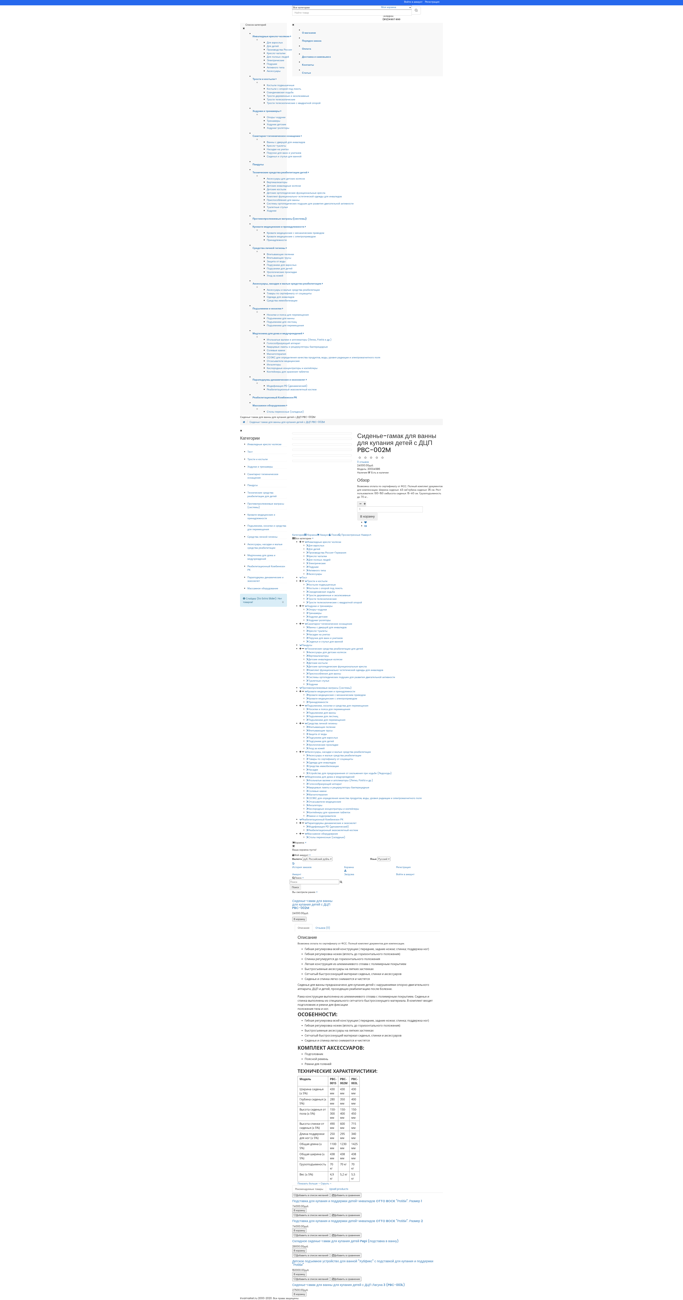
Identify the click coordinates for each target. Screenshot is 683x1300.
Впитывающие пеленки (280, 254)
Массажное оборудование (262, 588)
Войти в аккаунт (413, 2)
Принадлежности (277, 240)
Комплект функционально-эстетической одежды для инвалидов (304, 196)
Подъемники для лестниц (282, 322)
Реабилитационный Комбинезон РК (322, 819)
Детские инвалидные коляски (284, 186)
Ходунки (271, 210)
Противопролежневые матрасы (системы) (327, 688)
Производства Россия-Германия (286, 49)
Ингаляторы (274, 364)
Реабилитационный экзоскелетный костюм (292, 389)
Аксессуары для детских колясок (286, 178)
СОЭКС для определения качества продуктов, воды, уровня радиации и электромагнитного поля (323, 357)
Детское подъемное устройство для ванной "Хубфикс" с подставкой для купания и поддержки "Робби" (362, 1263)
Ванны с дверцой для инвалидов (286, 142)
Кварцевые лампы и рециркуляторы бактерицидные (297, 347)
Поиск (295, 887)
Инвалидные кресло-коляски (264, 444)
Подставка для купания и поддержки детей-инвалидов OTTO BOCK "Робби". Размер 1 (357, 1201)
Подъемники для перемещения (285, 325)
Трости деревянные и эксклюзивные (288, 96)
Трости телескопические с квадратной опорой (294, 103)
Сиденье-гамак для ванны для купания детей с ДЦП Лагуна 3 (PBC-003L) (348, 1285)
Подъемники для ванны (281, 318)
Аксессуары (273, 71)
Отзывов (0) (323, 928)
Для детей (273, 46)
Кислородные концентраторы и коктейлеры (292, 368)
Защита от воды (276, 261)
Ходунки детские (276, 124)
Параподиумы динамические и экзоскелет (331, 823)
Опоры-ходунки (276, 117)
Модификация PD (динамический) (287, 386)
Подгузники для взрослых (282, 265)
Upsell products (338, 1189)
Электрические (275, 60)
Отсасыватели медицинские (283, 361)
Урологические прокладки (282, 272)
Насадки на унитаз (277, 149)
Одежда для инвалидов (280, 297)
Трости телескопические (281, 99)
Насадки (313, 769)
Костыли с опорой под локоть (284, 89)
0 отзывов (363, 462)
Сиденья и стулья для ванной (284, 156)
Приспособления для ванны (283, 200)
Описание (303, 928)
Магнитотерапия (276, 354)
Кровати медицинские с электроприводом (291, 236)
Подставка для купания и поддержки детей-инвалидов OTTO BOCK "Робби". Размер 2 (357, 1221)
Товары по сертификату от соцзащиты (289, 293)
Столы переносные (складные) (285, 411)
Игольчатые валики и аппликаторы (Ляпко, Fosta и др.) (299, 339)
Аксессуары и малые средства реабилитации (293, 290)
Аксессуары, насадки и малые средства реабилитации (264, 546)
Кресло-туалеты (276, 145)
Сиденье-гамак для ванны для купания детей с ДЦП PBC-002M (287, 422)
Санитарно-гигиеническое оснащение (329, 624)
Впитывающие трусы (279, 258)
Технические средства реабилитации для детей (262, 494)
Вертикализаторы (277, 182)
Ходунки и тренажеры (260, 466)
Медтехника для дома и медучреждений (261, 557)
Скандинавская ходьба (280, 92)
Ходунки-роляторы (278, 128)
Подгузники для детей (279, 268)
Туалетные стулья (277, 207)
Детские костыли (276, 189)
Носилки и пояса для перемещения (288, 315)
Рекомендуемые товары (309, 1189)
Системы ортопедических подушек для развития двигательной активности (310, 203)
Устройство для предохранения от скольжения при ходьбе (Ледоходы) (350, 773)
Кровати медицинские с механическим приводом (295, 233)
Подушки (272, 64)
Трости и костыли (257, 459)
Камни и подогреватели (322, 816)
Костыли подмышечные (280, 85)
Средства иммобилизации (282, 300)
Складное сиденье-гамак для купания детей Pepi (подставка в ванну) (345, 1241)
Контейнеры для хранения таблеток (288, 371)
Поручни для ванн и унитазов (284, 153)
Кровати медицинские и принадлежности (261, 516)
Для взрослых (275, 42)
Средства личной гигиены (262, 537)
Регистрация (432, 2)
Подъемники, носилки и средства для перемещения (266, 527)
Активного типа (275, 67)
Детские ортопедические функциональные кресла (296, 193)
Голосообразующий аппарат (283, 343)
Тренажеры (273, 121)
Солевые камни (276, 350)
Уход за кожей (275, 275)
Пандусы (252, 485)
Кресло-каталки (276, 53)
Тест (250, 451)
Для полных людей (278, 57)
